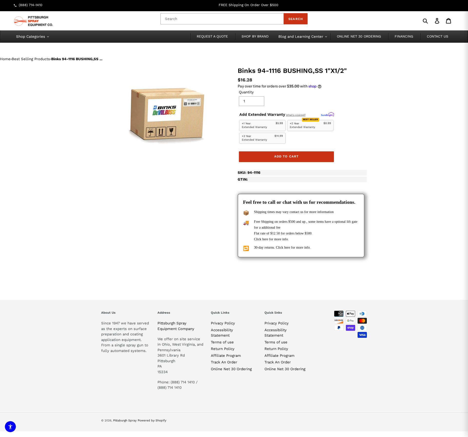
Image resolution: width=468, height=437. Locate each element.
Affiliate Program (226, 355)
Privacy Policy (223, 323)
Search (295, 19)
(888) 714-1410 (30, 5)
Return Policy (222, 349)
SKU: (249, 172)
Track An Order (224, 362)
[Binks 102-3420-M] (166, 111)
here (265, 239)
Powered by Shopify (152, 420)
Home (5, 59)
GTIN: (243, 179)
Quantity (246, 92)
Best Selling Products (31, 59)
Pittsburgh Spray (124, 420)
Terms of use (222, 342)
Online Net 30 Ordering (231, 369)
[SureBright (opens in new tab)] (327, 114)
